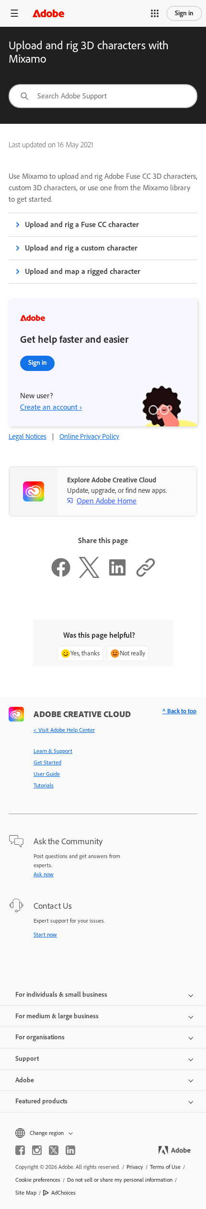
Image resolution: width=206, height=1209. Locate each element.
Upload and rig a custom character (81, 247)
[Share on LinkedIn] (117, 575)
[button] (154, 13)
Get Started (47, 762)
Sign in (184, 13)
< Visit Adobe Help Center (64, 730)
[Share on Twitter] (89, 575)
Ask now (44, 874)
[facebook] (20, 1150)
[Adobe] (48, 13)
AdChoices (63, 1192)
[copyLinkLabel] (145, 575)
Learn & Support (53, 751)
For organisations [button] (40, 1037)
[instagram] (37, 1150)
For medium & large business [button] (57, 1016)
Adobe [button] (24, 1080)
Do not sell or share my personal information (119, 1179)
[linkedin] (70, 1150)
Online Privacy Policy (89, 436)
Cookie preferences (37, 1179)
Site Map (25, 1192)
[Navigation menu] (14, 13)
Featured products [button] (41, 1101)
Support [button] (27, 1059)
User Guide (47, 774)
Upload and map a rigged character (82, 271)
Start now (45, 934)
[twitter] (53, 1150)
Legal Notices (27, 436)
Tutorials (44, 785)
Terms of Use (165, 1167)
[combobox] (103, 96)
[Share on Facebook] (60, 575)
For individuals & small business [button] (61, 995)
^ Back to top (179, 711)
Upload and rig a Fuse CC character (82, 224)
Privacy (134, 1167)
